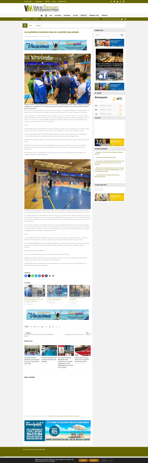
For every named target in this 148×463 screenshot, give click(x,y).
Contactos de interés (62, 1)
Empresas (104, 15)
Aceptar (83, 460)
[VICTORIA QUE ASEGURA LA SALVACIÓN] (79, 291)
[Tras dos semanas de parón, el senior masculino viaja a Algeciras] (57, 291)
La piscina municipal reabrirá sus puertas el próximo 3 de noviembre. (49, 359)
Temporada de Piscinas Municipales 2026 (106, 157)
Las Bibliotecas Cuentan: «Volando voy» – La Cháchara (78, 333)
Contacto (54, 1)
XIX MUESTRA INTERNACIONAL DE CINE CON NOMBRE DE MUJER (39, 334)
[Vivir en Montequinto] (42, 8)
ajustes (53, 461)
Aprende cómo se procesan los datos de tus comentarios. (64, 416)
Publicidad (47, 1)
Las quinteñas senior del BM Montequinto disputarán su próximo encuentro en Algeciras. (34, 299)
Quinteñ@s (67, 15)
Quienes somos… (39, 1)
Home (30, 25)
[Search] (122, 35)
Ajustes (104, 460)
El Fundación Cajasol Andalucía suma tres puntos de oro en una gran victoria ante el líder (32, 360)
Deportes (84, 15)
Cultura (75, 15)
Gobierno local (94, 15)
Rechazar (93, 460)
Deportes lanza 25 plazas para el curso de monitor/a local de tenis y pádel (82, 359)
